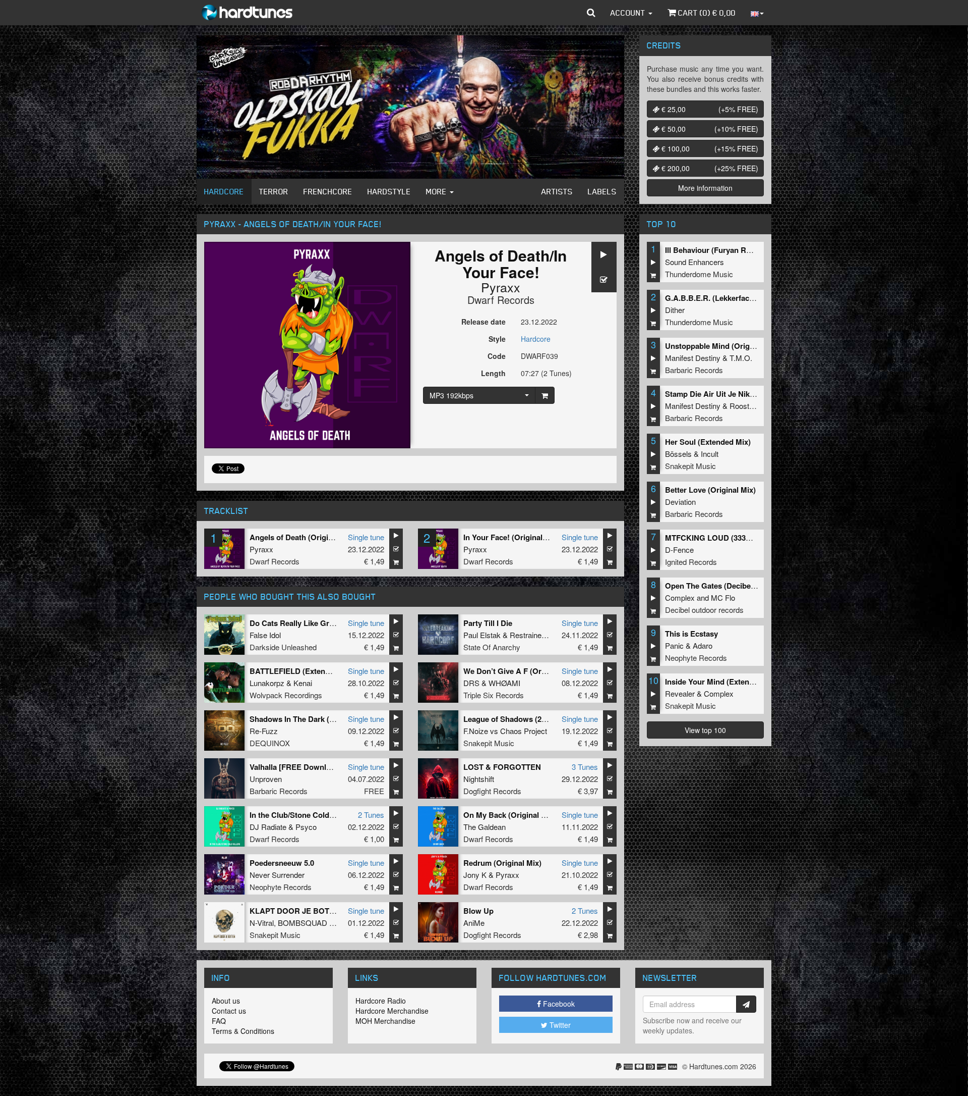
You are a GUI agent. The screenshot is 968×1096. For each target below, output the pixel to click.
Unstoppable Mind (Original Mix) (722, 345)
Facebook (558, 1004)
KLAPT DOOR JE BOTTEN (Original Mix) (322, 910)
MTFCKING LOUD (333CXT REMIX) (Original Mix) (752, 537)
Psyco (306, 826)
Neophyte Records (281, 886)
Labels (602, 191)
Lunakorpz (267, 682)
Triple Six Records (493, 695)
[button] (591, 12)
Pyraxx (500, 287)
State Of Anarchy (491, 647)
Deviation (680, 501)
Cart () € (706, 13)
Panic (674, 645)
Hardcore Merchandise (392, 1011)
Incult (709, 453)
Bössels (678, 453)
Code (497, 356)
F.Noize (475, 730)
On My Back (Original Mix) (509, 814)
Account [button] (629, 13)
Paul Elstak (482, 635)
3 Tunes (585, 766)
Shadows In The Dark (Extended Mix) (315, 718)
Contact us (229, 1011)
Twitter (559, 1025)
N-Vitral (262, 922)
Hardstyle (389, 191)
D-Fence (679, 549)
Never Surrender (277, 874)
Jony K (475, 874)
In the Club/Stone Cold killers (301, 814)
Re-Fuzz (264, 730)
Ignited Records (691, 561)
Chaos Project (523, 730)
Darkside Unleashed (283, 647)
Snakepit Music (488, 743)
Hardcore (224, 191)
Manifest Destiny (692, 357)
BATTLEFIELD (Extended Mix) (302, 670)
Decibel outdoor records (704, 609)
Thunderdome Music (699, 274)
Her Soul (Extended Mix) (708, 441)
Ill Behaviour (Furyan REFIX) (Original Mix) (740, 249)
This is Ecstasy (691, 633)
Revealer (680, 693)
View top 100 (705, 730)
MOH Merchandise (385, 1021)
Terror (273, 191)
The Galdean (484, 826)
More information (705, 188)
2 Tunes (371, 814)
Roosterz (745, 405)
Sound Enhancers (694, 261)
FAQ (219, 1021)
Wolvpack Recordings (286, 695)
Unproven (266, 778)
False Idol (265, 635)
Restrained (528, 635)
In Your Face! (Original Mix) (511, 537)
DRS (471, 682)
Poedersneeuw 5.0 (282, 862)
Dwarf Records (500, 299)
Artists (557, 191)
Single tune (366, 537)
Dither (675, 309)
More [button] (437, 191)
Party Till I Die (487, 623)
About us (226, 1001)
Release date (483, 322)
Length (493, 373)
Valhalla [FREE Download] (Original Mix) (321, 766)
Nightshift (478, 778)
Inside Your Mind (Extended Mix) (722, 681)
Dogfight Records (492, 791)
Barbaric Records (279, 791)
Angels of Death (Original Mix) (303, 537)
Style (497, 339)
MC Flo (723, 597)
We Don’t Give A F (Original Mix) (520, 670)
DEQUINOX (270, 743)
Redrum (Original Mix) (502, 862)
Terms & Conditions (243, 1031)
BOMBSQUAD (302, 922)
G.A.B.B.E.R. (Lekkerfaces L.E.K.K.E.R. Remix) (747, 297)
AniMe (474, 922)
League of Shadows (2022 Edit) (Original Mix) (542, 718)
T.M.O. (741, 357)
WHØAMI (504, 682)
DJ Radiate (268, 826)
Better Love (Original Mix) (710, 489)
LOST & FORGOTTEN (502, 766)
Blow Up (478, 910)
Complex (680, 597)
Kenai (302, 682)
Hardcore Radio (380, 1001)
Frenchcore (328, 191)
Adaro (702, 645)
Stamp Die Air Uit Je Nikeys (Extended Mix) (741, 393)
